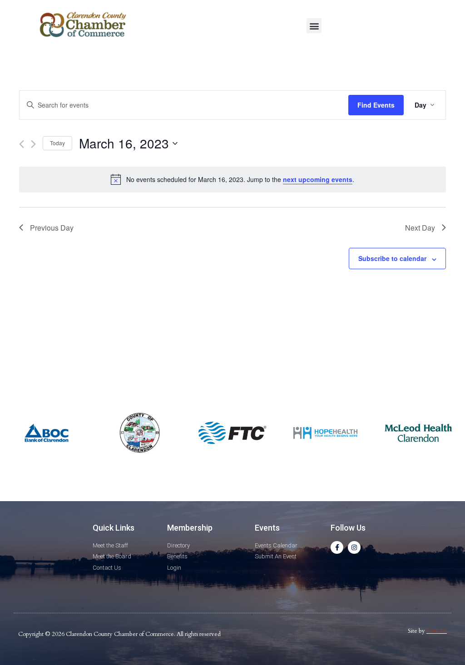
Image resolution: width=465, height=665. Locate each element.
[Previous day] (21, 144)
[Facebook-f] (337, 547)
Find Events (376, 104)
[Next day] (33, 144)
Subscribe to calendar (392, 258)
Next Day (420, 227)
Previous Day (52, 227)
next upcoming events (317, 179)
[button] (314, 25)
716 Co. (436, 631)
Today (57, 143)
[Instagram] (354, 547)
